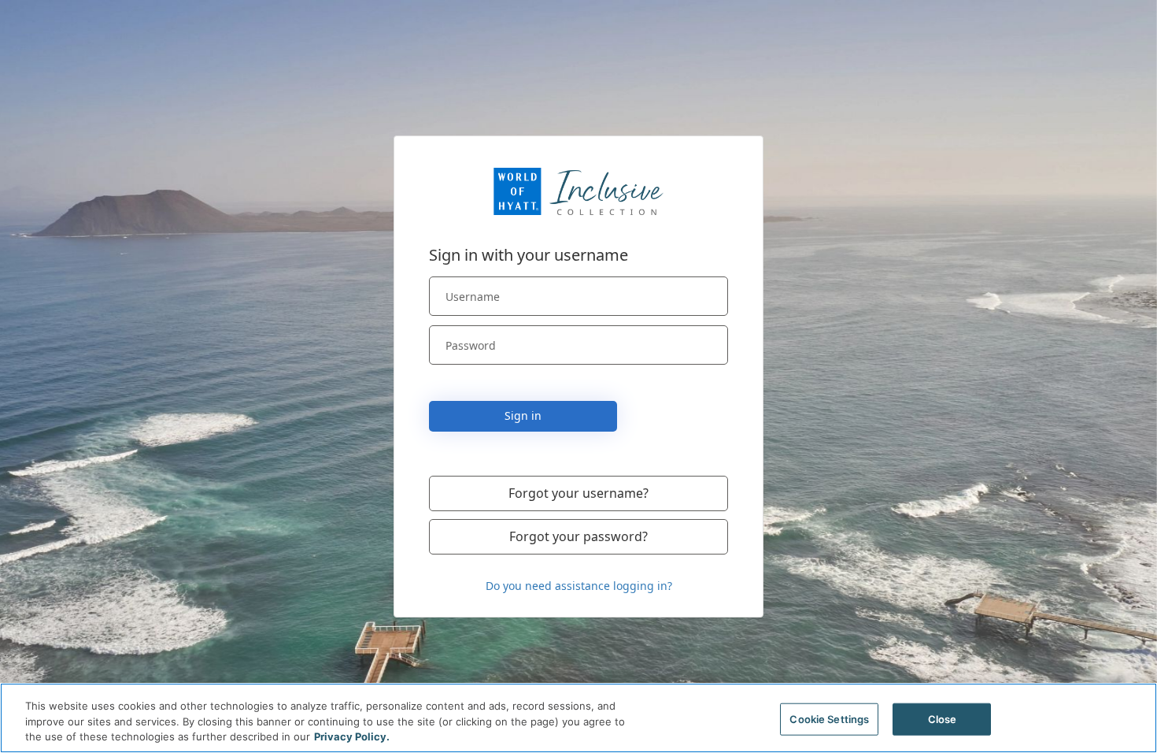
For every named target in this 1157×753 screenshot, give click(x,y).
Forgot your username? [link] (578, 493)
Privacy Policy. (352, 736)
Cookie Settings (829, 718)
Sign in (523, 415)
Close (942, 718)
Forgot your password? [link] (578, 536)
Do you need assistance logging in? (579, 585)
